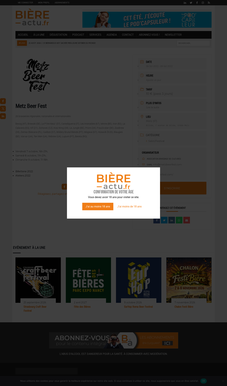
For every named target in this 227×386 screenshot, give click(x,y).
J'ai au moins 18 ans (98, 206)
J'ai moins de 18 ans (129, 206)
